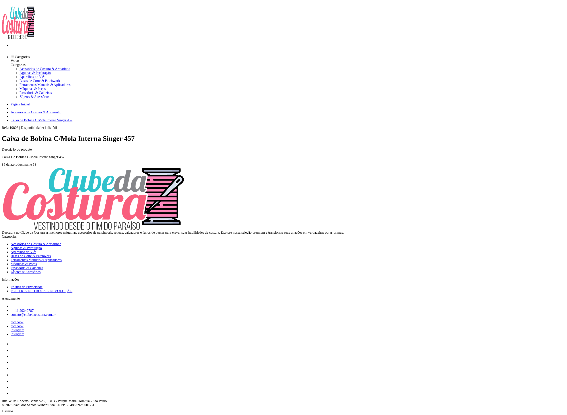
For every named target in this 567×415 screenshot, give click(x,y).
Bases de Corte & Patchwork (39, 81)
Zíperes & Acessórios (34, 97)
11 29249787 (24, 310)
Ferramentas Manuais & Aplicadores (44, 85)
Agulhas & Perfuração (35, 73)
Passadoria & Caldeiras (35, 93)
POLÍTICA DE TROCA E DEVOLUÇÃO (41, 291)
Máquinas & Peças (32, 89)
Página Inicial (20, 104)
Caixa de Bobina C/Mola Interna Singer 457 (41, 120)
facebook (17, 322)
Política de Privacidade (27, 287)
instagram (17, 330)
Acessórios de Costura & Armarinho (44, 69)
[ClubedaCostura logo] (18, 38)
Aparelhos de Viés (32, 77)
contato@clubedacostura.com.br (33, 314)
